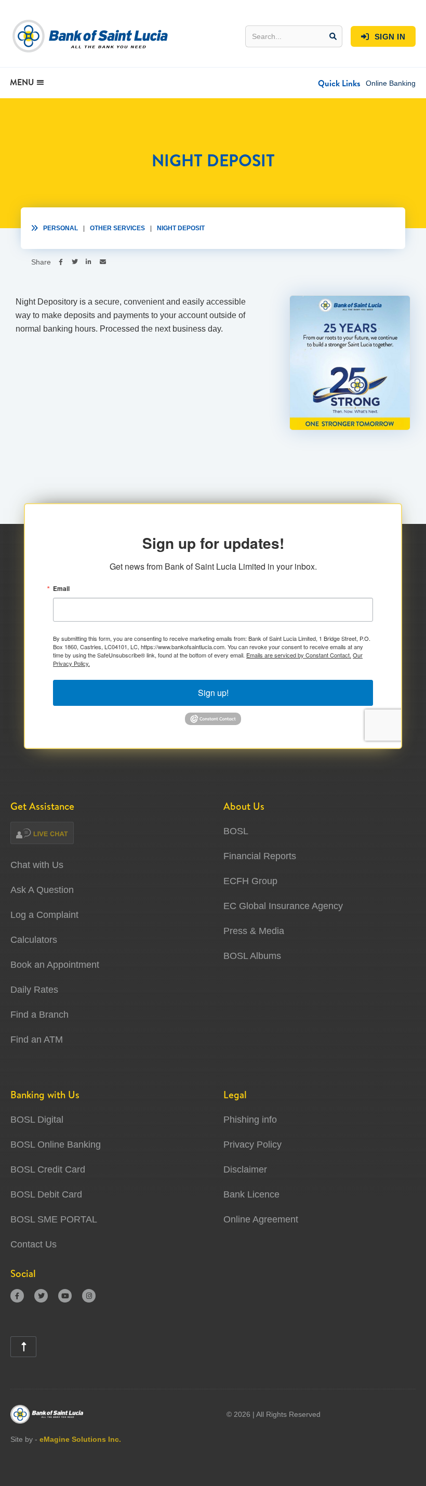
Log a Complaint (44, 915)
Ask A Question (42, 890)
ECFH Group (250, 881)
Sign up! (213, 693)
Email (61, 588)
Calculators (33, 940)
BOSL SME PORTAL (53, 1219)
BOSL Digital (36, 1119)
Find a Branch (39, 1014)
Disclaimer (245, 1169)
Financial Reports (259, 856)
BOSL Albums (252, 956)
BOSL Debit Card (46, 1194)
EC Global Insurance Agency (283, 906)
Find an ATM (36, 1039)
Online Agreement (260, 1219)
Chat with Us (36, 865)
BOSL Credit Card (47, 1169)
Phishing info (250, 1119)
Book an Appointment (54, 964)
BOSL (235, 831)
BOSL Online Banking (55, 1144)
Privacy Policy (252, 1144)
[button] (339, 83)
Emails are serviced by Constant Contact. (298, 655)
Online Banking (391, 83)
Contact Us (33, 1244)
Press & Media (253, 931)
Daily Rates (34, 989)
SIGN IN (383, 36)
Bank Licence (251, 1194)
